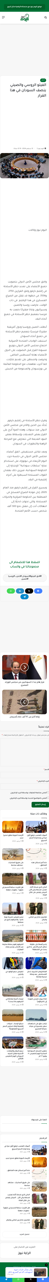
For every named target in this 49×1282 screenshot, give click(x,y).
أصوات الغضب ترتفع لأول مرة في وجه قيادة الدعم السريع (37, 838)
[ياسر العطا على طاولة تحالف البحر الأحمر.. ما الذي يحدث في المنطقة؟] (36, 936)
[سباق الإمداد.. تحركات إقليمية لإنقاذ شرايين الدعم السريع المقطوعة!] (12, 1015)
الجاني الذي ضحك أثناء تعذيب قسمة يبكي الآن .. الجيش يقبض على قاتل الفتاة (17, 1198)
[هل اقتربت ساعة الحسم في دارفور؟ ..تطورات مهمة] (12, 879)
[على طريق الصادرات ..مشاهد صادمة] (12, 854)
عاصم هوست (22, 1271)
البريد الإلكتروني (43, 781)
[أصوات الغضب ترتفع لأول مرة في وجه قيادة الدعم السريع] (36, 827)
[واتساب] (11, 591)
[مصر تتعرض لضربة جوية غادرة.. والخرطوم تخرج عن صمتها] (12, 909)
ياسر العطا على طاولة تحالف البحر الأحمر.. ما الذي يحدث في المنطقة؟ (37, 947)
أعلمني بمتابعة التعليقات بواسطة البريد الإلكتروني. (28, 793)
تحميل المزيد (24, 1234)
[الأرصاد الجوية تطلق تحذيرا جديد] (12, 827)
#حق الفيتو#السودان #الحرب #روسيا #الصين (24, 577)
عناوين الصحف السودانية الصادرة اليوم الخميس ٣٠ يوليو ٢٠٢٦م (37, 1053)
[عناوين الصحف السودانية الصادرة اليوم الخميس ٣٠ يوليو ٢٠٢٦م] (36, 1043)
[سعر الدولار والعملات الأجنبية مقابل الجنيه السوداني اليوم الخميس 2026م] (12, 1043)
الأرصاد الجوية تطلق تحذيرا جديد (18, 1158)
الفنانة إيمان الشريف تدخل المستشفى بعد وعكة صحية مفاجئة (37, 974)
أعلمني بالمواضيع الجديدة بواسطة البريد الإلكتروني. (28, 798)
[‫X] (29, 591)
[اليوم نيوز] (24, 18)
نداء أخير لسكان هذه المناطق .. (18, 1171)
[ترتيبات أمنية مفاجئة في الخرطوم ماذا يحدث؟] (12, 991)
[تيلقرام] (24, 596)
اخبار (43, 80)
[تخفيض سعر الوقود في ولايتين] (12, 963)
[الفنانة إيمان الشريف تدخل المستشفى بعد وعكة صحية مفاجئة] (36, 963)
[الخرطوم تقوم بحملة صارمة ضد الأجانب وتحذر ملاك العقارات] (12, 936)
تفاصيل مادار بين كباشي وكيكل (18, 1220)
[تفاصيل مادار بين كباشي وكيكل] (36, 909)
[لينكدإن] (20, 591)
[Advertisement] (24, 49)
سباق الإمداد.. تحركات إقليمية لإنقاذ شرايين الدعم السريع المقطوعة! (13, 1026)
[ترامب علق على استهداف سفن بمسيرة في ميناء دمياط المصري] (36, 1015)
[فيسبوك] (38, 591)
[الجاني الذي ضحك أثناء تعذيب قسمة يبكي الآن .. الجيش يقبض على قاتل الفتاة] (36, 879)
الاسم (46, 770)
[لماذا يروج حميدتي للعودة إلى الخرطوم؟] (36, 991)
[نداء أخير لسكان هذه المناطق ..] (36, 854)
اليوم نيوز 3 (40, 148)
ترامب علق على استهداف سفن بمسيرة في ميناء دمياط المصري (37, 1026)
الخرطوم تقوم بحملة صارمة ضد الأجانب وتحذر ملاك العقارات (12, 947)
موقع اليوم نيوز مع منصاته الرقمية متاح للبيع (24, 7)
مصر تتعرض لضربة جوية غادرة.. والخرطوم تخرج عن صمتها (13, 919)
